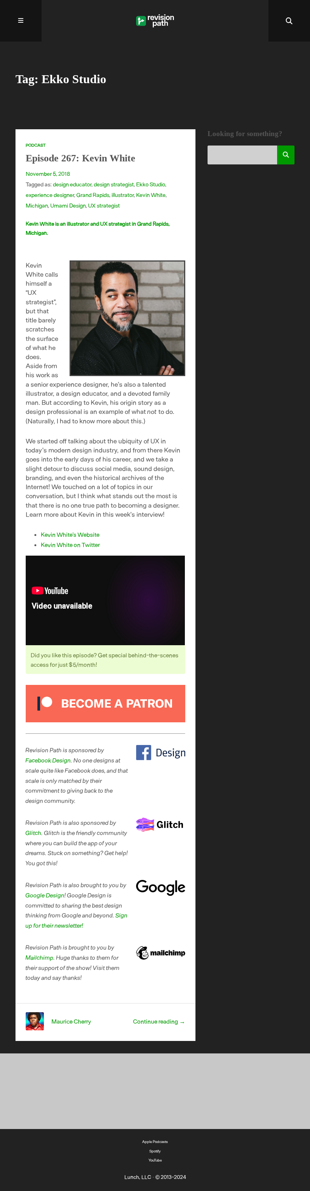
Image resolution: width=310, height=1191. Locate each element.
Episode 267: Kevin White (80, 158)
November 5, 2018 (48, 173)
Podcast (36, 144)
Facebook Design (48, 760)
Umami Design (68, 205)
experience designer (50, 194)
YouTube (155, 1160)
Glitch (34, 832)
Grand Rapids (92, 194)
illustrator (123, 194)
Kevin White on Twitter (70, 544)
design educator (72, 184)
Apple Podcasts (155, 1141)
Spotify (155, 1151)
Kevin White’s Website (70, 534)
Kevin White (151, 194)
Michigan (37, 205)
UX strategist (104, 205)
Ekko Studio (150, 184)
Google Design (45, 894)
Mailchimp (40, 957)
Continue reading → (159, 1021)
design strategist (114, 184)
